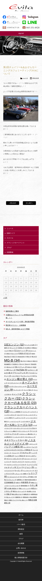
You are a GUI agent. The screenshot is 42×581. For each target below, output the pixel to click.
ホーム (21, 515)
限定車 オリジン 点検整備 (16, 325)
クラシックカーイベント (16, 243)
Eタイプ (14, 353)
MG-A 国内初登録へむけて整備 (18, 329)
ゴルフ (20, 415)
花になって (10, 497)
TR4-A (27, 364)
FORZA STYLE (24, 353)
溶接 (9, 494)
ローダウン (25, 477)
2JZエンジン (14, 344)
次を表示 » (29, 203)
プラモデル (25, 453)
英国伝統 (26, 497)
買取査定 (21, 529)
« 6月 (5, 298)
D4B (8, 353)
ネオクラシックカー (15, 440)
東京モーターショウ (19, 491)
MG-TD (24, 361)
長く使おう (23, 500)
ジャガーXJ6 (25, 421)
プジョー (15, 453)
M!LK (28, 356)
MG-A (34, 356)
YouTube (21, 370)
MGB (35, 361)
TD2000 (15, 364)
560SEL (21, 347)
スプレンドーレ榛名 (11, 431)
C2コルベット (21, 350)
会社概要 (21, 543)
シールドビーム (14, 421)
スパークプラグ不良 (30, 428)
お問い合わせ (21, 548)
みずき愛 (8, 373)
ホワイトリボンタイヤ (15, 459)
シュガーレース (19, 417)
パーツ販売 (21, 524)
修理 (21, 534)
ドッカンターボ (18, 437)
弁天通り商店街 (12, 488)
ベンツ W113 (19, 456)
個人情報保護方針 (21, 557)
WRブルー (11, 370)
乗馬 (32, 477)
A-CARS (28, 347)
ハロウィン (33, 444)
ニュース (25, 78)
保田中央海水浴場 (30, 479)
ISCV (14, 356)
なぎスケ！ (33, 370)
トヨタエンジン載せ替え (27, 434)
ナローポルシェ (29, 437)
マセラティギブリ (18, 461)
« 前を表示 (12, 203)
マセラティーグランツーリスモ (16, 464)
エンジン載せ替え (19, 379)
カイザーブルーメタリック (17, 386)
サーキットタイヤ (29, 415)
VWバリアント (21, 367)
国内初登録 (25, 485)
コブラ (33, 411)
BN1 (11, 350)
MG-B (12, 360)
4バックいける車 (30, 345)
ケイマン (26, 411)
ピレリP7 (27, 447)
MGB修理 (8, 364)
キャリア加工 (28, 390)
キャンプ (16, 394)
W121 (30, 367)
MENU (21, 33)
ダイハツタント (23, 431)
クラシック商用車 (16, 411)
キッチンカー (18, 390)
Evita (21, 8)
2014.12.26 (35, 78)
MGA (29, 361)
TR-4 (21, 364)
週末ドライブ (14, 500)
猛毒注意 (27, 494)
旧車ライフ (11, 233)
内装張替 (26, 482)
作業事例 (10, 252)
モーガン (18, 470)
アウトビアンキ (20, 373)
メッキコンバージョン (22, 467)
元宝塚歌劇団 (10, 482)
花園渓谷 (18, 497)
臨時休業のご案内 (12, 311)
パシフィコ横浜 (13, 447)
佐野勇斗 (20, 479)
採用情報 (21, 553)
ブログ (9, 247)
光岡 (18, 482)
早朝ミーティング (25, 488)
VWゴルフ (10, 367)
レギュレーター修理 (21, 473)
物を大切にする (17, 494)
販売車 (21, 520)
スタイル (10, 238)
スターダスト (18, 428)
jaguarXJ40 (22, 356)
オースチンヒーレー (14, 383)
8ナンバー (14, 347)
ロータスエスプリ (13, 477)
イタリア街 (15, 376)
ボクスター (28, 458)
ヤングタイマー (28, 470)
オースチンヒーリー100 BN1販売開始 (20, 321)
